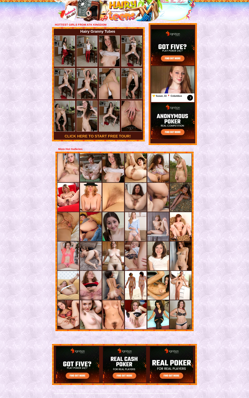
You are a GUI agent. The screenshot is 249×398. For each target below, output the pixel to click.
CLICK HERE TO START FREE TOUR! (98, 136)
